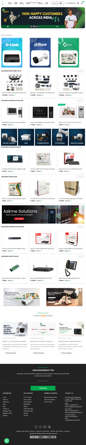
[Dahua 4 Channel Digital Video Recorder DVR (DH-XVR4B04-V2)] (43, 238)
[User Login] (78, 3)
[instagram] (40, 427)
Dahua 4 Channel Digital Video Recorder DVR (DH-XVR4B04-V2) (43, 248)
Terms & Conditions (49, 399)
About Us (5, 399)
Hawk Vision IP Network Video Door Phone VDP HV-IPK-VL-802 (42, 122)
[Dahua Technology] (43, 53)
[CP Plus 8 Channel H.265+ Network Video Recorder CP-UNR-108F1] (14, 238)
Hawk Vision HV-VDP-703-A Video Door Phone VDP (70, 122)
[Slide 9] (55, 26)
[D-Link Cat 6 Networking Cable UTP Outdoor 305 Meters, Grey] (71, 188)
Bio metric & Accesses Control (31, 3)
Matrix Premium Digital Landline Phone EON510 (69, 278)
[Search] (61, 3)
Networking (27, 404)
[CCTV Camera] (77, 137)
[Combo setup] (9, 137)
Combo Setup (16, 3)
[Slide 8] (52, 26)
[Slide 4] (40, 26)
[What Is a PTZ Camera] (15, 329)
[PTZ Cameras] (26, 137)
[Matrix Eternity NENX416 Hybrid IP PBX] (43, 268)
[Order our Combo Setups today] (43, 17)
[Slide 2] (34, 26)
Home (4, 397)
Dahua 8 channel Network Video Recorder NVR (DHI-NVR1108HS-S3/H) (70, 248)
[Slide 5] (43, 26)
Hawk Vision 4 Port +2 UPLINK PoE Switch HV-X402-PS (70, 169)
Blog (4, 406)
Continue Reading (10, 353)
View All (80, 71)
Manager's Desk (7, 413)
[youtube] (49, 427)
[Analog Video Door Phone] (43, 137)
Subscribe (43, 388)
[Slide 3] (37, 26)
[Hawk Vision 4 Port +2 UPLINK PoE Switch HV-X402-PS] (71, 158)
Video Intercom (22, 3)
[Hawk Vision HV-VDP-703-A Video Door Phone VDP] (71, 112)
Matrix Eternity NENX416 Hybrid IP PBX (41, 278)
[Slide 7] (49, 26)
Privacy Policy (48, 402)
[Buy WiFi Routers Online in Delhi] (43, 215)
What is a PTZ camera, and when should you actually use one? (25, 341)
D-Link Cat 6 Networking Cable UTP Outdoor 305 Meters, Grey (71, 198)
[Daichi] (71, 53)
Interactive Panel (28, 411)
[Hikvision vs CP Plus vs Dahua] (43, 329)
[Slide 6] (46, 26)
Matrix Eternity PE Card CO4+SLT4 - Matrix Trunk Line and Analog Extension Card (14, 278)
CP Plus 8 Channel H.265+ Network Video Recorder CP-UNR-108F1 (13, 248)
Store (4, 404)
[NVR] (60, 137)
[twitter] (36, 427)
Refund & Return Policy (50, 397)
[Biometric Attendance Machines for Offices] (71, 329)
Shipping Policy (7, 411)
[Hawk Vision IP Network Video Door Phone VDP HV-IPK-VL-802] (43, 112)
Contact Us (6, 408)
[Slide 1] (31, 26)
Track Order (46, 3)
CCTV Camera (10, 3)
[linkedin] (44, 427)
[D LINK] (14, 53)
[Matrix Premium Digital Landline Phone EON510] (71, 268)
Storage (26, 413)
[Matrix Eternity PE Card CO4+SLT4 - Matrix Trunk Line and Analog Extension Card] (14, 268)
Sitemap (5, 415)
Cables (25, 406)
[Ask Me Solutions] (2, 3)
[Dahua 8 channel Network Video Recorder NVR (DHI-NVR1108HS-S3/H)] (71, 238)
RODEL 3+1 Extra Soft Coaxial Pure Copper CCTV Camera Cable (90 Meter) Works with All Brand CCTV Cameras (14, 198)
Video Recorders (41, 3)
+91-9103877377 (71, 3)
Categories (6, 402)
